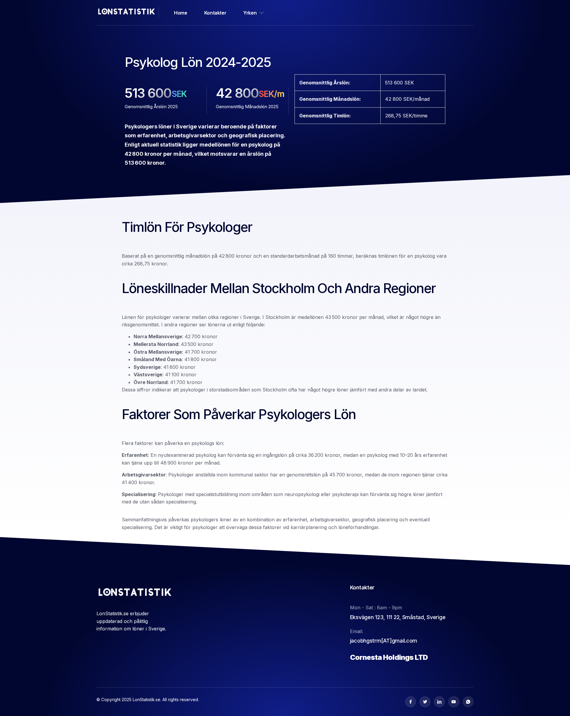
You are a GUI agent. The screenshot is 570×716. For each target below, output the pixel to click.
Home (180, 13)
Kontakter (215, 13)
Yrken (249, 13)
